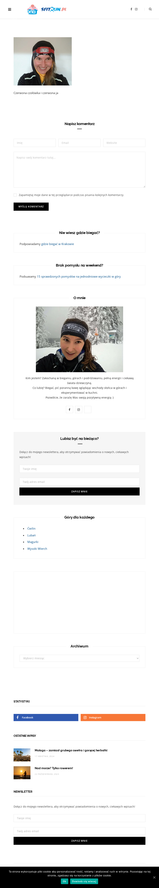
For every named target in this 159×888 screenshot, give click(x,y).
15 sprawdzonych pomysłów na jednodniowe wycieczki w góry (79, 276)
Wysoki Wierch (37, 549)
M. (16, 19)
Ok (64, 881)
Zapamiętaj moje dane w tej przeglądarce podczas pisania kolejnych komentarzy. (71, 195)
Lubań (31, 535)
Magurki (32, 542)
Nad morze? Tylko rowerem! (54, 768)
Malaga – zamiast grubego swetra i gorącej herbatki (71, 750)
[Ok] (154, 877)
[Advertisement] (44, 601)
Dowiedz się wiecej (84, 881)
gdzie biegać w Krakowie (57, 244)
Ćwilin (31, 528)
